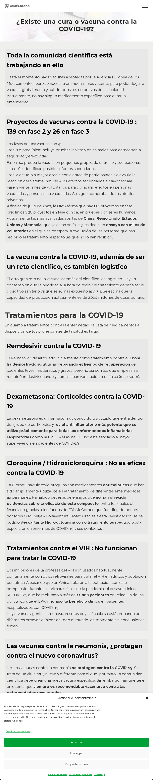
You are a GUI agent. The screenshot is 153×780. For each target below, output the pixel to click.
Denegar (76, 753)
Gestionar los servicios (18, 731)
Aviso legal (99, 774)
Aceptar (76, 742)
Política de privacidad (80, 774)
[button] (147, 698)
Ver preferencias (76, 764)
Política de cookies (57, 774)
